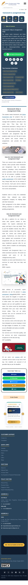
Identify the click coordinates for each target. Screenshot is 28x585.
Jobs (2, 455)
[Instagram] (17, 59)
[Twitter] (4, 572)
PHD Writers (18, 80)
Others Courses (19, 92)
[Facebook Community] (6, 59)
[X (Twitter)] (12, 63)
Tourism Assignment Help (8, 86)
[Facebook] (14, 59)
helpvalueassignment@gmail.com (11, 528)
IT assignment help (19, 77)
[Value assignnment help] (10, 3)
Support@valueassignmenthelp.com (11, 525)
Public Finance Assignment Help (9, 71)
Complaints (4, 440)
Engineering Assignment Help (9, 83)
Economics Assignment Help (9, 74)
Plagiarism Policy (5, 487)
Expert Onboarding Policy (7, 489)
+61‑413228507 (6, 504)
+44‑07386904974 (7, 508)
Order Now (13, 421)
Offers (2, 457)
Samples (3, 448)
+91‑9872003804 (7, 523)
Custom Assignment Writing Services (10, 89)
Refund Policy (4, 482)
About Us (3, 467)
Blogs (2, 460)
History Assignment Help (8, 80)
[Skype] (23, 572)
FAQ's (2, 453)
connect (18, 357)
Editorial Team (4, 470)
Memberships (4, 450)
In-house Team (4, 472)
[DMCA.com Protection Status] (5, 565)
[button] (24, 3)
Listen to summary (9, 97)
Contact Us (4, 438)
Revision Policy (5, 485)
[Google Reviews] (10, 59)
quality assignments (7, 179)
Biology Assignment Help (8, 92)
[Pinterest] (15, 63)
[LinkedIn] (21, 59)
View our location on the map (15, 544)
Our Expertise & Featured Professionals (10, 474)
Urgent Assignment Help (8, 77)
